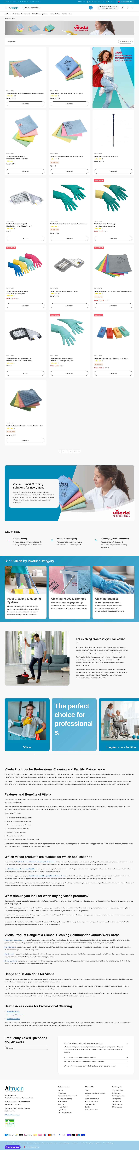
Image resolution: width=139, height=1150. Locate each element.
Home (8, 18)
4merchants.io (23, 1143)
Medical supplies (117, 1104)
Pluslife (7, 14)
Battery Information (91, 1110)
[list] (69, 592)
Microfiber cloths (10, 947)
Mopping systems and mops (14, 940)
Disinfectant (116, 1093)
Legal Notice (62, 1110)
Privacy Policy (62, 1107)
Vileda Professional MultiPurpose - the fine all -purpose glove (17, 292)
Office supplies (117, 1107)
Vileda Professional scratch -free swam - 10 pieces (111, 358)
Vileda (13, 18)
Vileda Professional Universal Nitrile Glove (22, 869)
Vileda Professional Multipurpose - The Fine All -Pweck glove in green (61, 359)
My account (62, 1093)
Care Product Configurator (96, 2)
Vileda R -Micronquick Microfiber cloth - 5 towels (66, 156)
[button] (6, 7)
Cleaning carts (9, 954)
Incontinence (116, 1101)
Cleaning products (118, 1096)
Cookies (87, 1107)
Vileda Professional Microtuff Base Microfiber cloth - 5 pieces (17, 157)
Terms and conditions (92, 1098)
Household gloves (11, 961)
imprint (87, 1096)
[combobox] (58, 7)
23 (75, 451)
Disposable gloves (13, 1011)
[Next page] (79, 451)
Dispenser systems (13, 1018)
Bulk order (25, 104)
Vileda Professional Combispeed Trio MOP (64, 291)
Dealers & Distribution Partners (95, 1093)
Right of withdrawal (91, 1101)
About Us (61, 1104)
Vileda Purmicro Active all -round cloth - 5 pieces (66, 93)
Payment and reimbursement (67, 1096)
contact (60, 1090)
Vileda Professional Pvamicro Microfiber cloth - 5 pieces (25, 93)
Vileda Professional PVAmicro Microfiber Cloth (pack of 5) (36, 862)
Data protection (90, 1104)
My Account (111, 2)
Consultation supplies (39, 14)
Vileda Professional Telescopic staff (106, 156)
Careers (87, 1090)
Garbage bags (116, 1098)
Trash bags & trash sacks (15, 1015)
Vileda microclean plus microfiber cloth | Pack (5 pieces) (113, 291)
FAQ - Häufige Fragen (65, 1112)
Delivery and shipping (65, 1098)
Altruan (10, 1143)
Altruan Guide (54, 14)
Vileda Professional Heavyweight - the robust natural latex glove (105, 225)
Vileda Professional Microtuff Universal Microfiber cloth (24, 426)
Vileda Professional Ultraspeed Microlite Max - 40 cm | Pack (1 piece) (19, 225)
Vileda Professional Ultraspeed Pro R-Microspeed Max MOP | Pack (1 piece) (19, 359)
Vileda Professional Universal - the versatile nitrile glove (68, 224)
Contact (82, 2)
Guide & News (62, 1101)
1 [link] (59, 451)
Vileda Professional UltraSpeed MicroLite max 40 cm (47, 876)
